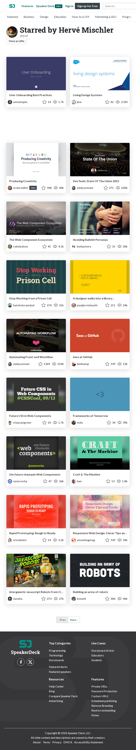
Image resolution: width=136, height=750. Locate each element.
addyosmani (84, 187)
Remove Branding (102, 705)
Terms (46, 742)
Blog (52, 691)
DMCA (67, 742)
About (37, 742)
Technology (56, 655)
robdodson (20, 246)
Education (60, 16)
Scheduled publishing (104, 700)
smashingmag (85, 540)
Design (44, 16)
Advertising (56, 700)
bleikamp (82, 363)
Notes (95, 715)
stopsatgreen (22, 422)
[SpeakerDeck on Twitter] (30, 662)
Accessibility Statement (88, 742)
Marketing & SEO (106, 16)
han (79, 481)
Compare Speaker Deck (63, 696)
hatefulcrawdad (23, 305)
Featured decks (58, 666)
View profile (16, 41)
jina (78, 102)
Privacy (56, 742)
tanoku (17, 598)
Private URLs (99, 686)
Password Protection (104, 691)
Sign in (69, 6)
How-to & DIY (80, 16)
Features (27, 6)
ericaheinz (20, 540)
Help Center (56, 686)
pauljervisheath (86, 305)
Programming (57, 650)
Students (96, 660)
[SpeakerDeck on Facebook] (21, 662)
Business (29, 16)
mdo (79, 422)
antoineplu (20, 102)
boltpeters (83, 246)
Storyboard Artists (102, 650)
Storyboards (56, 660)
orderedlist (21, 187)
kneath (81, 598)
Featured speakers (60, 671)
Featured (12, 16)
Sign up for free (87, 6)
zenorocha (20, 481)
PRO (33, 188)
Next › (74, 619)
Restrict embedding (103, 710)
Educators (97, 655)
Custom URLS (99, 696)
